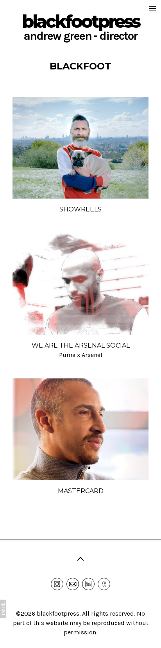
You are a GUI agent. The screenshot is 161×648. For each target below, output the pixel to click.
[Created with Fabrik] (3, 609)
